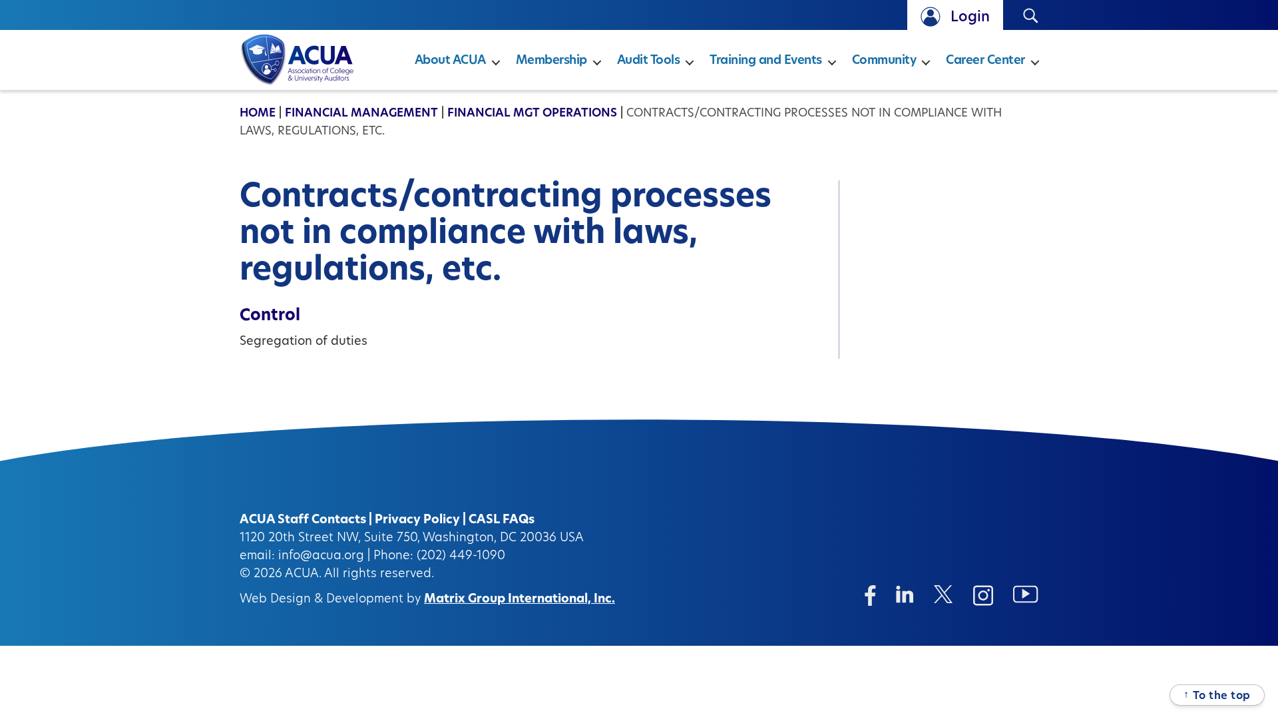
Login (970, 18)
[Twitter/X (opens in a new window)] (943, 594)
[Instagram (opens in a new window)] (983, 595)
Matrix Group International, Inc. (519, 600)
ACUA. (303, 575)
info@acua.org (321, 557)
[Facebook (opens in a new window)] (870, 595)
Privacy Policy (417, 521)
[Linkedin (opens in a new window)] (905, 594)
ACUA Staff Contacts (303, 521)
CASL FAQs (501, 521)
